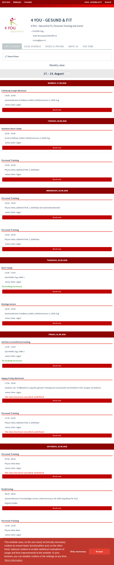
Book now (57, 110)
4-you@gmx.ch (39, 40)
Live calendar (12, 46)
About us (73, 46)
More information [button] (13, 560)
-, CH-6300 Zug (37, 31)
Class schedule (32, 46)
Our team (88, 46)
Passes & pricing (55, 46)
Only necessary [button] (78, 551)
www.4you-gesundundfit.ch (45, 35)
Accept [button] (99, 551)
